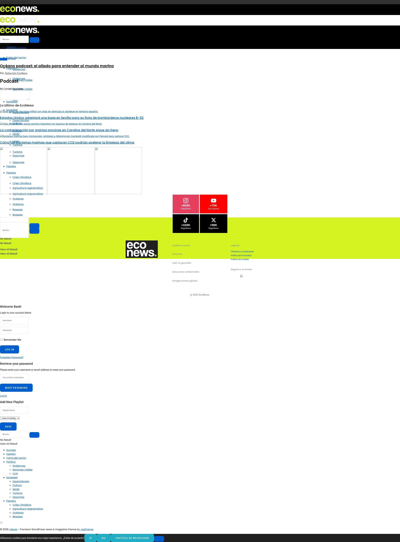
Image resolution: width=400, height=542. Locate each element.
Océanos (18, 204)
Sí (90, 538)
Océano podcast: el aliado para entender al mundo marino (57, 65)
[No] (159, 539)
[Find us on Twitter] (1, 523)
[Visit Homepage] (19, 13)
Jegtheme (86, 529)
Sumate (11, 450)
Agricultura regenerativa (27, 509)
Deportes (18, 497)
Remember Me (12, 340)
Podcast (3, 59)
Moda (15, 489)
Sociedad (12, 101)
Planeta (11, 501)
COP (15, 473)
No (104, 538)
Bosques (17, 215)
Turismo (17, 493)
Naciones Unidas (22, 469)
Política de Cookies (240, 259)
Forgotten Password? (11, 357)
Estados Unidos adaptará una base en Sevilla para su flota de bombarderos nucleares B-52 (72, 118)
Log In (3, 395)
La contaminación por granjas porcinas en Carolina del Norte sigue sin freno (59, 130)
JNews (13, 529)
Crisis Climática (21, 505)
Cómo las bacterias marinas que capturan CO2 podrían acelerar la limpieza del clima (67, 142)
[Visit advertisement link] (24, 193)
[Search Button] (34, 231)
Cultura (17, 485)
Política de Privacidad (241, 255)
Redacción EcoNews (16, 73)
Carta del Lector (16, 48)
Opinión (11, 454)
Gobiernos (18, 69)
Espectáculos (20, 120)
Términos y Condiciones (242, 251)
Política (10, 462)
